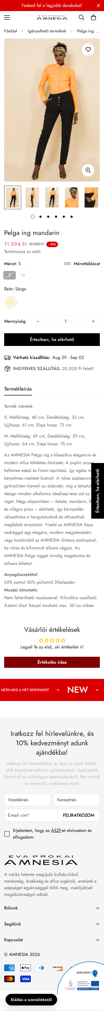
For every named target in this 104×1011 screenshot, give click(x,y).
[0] (93, 17)
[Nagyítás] (88, 170)
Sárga (10, 302)
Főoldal (10, 31)
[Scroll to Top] (94, 981)
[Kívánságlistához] (88, 49)
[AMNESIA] (52, 17)
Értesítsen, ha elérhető (52, 339)
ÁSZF (56, 830)
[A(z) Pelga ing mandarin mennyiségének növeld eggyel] (93, 321)
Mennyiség (15, 321)
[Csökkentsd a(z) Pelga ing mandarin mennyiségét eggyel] (37, 321)
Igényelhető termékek (47, 31)
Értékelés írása (52, 662)
